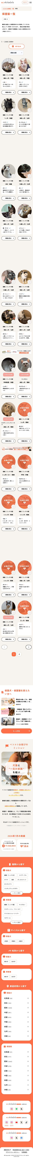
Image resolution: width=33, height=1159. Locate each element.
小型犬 (6, 941)
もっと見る (17, 893)
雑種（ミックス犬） (9, 875)
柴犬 (13, 879)
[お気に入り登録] (13, 70)
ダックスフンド (22, 879)
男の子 (6, 961)
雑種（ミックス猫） (9, 904)
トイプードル (22, 875)
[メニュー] (30, 2)
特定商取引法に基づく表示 (21, 1150)
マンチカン (22, 904)
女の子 (13, 961)
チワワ (6, 879)
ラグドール (7, 918)
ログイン (25, 2)
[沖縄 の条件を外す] (7, 19)
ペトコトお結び (7, 8)
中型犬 (13, 941)
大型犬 (21, 941)
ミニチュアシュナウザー (11, 888)
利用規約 (24, 1152)
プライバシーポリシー (13, 1152)
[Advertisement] (16, 149)
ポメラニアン (8, 884)
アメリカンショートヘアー (11, 913)
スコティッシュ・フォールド (12, 909)
